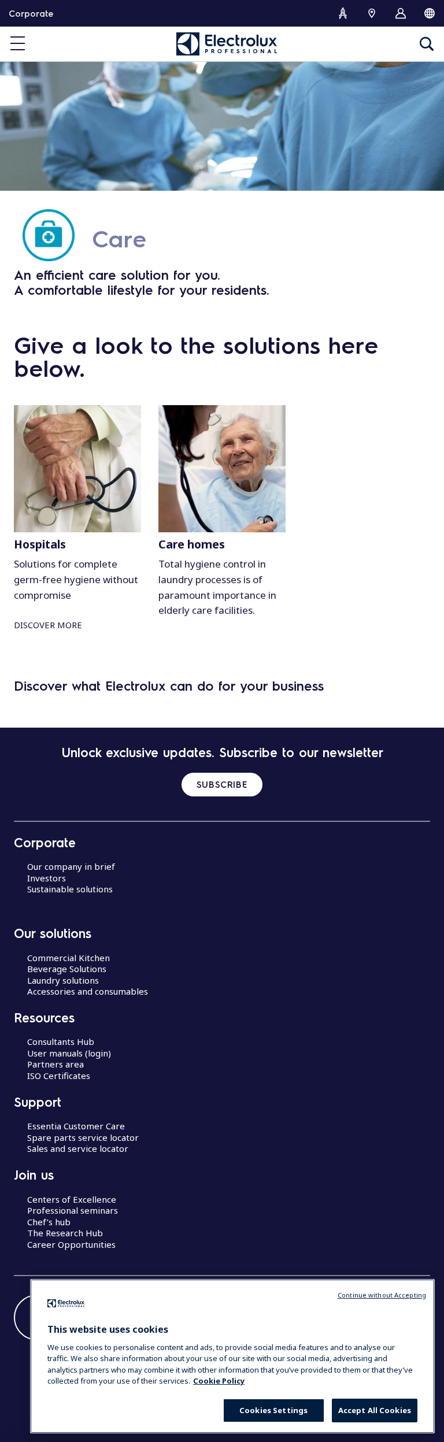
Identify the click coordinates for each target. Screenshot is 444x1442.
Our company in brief (71, 866)
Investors (46, 878)
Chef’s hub (49, 1222)
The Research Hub (65, 1233)
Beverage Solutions (66, 968)
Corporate (31, 13)
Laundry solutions (63, 980)
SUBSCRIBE (222, 784)
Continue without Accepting (382, 1295)
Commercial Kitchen (68, 957)
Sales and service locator (77, 1148)
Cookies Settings (273, 1410)
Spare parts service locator (83, 1137)
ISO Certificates (58, 1075)
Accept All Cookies (374, 1410)
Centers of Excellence (71, 1199)
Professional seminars (72, 1210)
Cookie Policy (219, 1381)
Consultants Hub (60, 1041)
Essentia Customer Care (76, 1126)
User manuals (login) (69, 1053)
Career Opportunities (71, 1244)
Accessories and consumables (87, 991)
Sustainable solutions (70, 889)
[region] (232, 1356)
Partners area (55, 1064)
